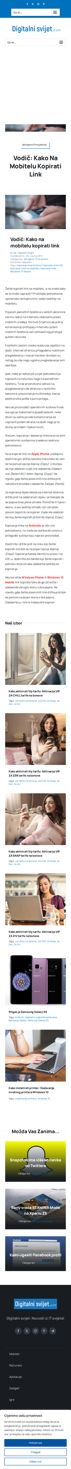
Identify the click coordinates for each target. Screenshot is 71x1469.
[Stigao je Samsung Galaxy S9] (35, 956)
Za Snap (51, 700)
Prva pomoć (42, 259)
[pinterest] (44, 1330)
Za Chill (42, 700)
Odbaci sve (35, 1461)
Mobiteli (48, 1221)
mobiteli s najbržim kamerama (41, 1017)
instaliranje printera (25, 1098)
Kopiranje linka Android (29, 265)
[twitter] (26, 1330)
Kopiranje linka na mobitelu (24, 268)
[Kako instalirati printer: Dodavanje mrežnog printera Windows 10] (35, 1032)
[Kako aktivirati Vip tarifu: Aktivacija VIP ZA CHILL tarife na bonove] (35, 635)
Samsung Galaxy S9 (38, 1020)
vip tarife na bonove (26, 700)
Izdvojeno (29, 259)
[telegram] (52, 1330)
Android (19, 1017)
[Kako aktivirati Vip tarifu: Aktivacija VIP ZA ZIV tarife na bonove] (35, 876)
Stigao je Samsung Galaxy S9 (28, 1012)
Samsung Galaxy (17, 1020)
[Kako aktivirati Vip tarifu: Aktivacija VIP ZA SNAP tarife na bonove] (35, 796)
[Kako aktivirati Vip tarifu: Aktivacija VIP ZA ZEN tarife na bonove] (35, 716)
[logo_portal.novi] (35, 1300)
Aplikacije (36, 1173)
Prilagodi (35, 1452)
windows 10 (44, 1098)
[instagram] (35, 1330)
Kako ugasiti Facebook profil (36, 1255)
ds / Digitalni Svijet (24, 252)
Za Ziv (17, 703)
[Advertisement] (35, 87)
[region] (35, 1439)
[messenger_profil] (35, 196)
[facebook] (18, 1330)
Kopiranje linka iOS (52, 265)
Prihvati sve (35, 1442)
